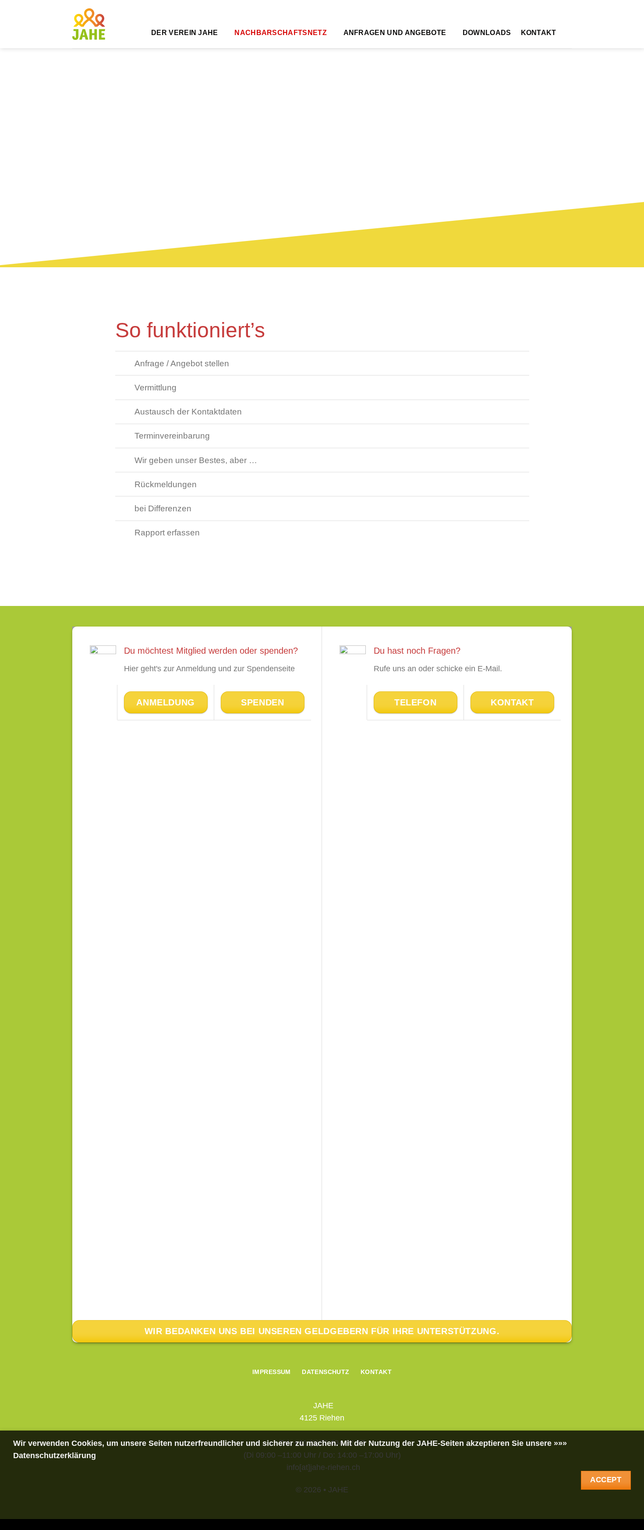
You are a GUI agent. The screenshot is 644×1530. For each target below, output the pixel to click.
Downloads (487, 32)
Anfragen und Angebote (394, 32)
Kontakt (538, 32)
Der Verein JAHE (184, 32)
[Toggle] (124, 364)
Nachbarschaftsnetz (280, 32)
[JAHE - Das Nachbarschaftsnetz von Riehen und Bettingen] (88, 24)
